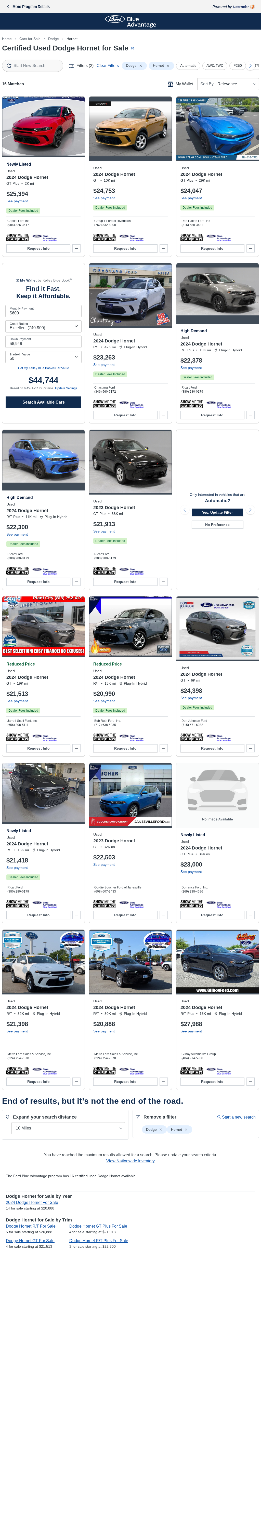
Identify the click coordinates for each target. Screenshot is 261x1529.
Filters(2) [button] (85, 65)
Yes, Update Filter (217, 512)
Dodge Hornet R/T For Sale (31, 1226)
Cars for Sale (30, 39)
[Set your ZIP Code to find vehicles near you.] (133, 48)
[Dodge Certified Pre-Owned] (44, 237)
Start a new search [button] (239, 1117)
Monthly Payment (22, 308)
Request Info (38, 248)
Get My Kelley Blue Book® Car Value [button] (43, 368)
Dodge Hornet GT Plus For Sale (98, 1226)
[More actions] (76, 248)
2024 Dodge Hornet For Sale (32, 1202)
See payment (17, 201)
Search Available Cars (43, 402)
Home (7, 39)
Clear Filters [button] (108, 65)
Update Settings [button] (66, 388)
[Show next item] (250, 509)
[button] (17, 237)
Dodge (53, 39)
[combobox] (32, 66)
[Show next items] (250, 65)
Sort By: (207, 84)
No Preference (217, 525)
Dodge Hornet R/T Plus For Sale (98, 1241)
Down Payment (20, 339)
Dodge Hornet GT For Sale (30, 1241)
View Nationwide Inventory (130, 1161)
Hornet (72, 39)
